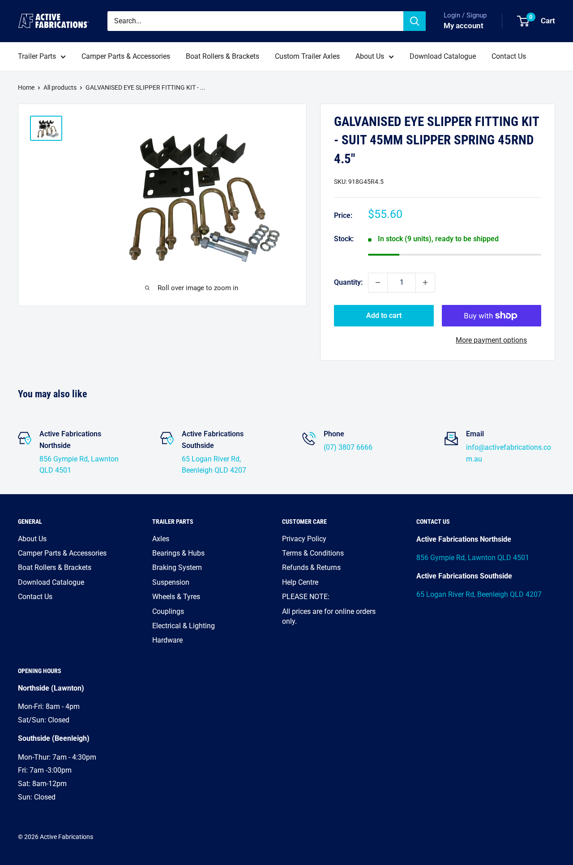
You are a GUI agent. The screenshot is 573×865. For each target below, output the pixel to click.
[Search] (414, 21)
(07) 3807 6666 (348, 447)
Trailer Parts (37, 56)
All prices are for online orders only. (329, 616)
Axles (160, 539)
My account (463, 25)
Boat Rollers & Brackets (222, 56)
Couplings (168, 611)
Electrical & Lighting (183, 626)
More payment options (491, 340)
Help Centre (300, 582)
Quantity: (348, 282)
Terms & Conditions (313, 553)
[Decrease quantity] (377, 282)
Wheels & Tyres (176, 596)
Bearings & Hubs (178, 553)
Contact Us (509, 56)
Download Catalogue (443, 56)
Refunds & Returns (311, 567)
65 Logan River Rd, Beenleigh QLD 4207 (479, 594)
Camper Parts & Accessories (125, 56)
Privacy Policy (304, 539)
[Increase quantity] (425, 282)
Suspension (170, 582)
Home (26, 87)
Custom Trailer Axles (307, 56)
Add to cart (384, 315)
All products (60, 87)
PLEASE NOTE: (305, 596)
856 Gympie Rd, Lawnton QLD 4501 (472, 557)
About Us (369, 56)
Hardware (167, 640)
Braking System (177, 567)
